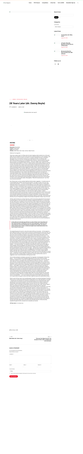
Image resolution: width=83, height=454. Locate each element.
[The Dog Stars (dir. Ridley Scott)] (57, 35)
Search (56, 17)
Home (30, 2)
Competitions (45, 2)
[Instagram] (55, 64)
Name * (10, 364)
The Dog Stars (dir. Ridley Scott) (66, 35)
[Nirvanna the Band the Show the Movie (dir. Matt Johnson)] (57, 51)
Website (39, 364)
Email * (25, 364)
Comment (11, 354)
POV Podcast (37, 2)
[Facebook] (58, 64)
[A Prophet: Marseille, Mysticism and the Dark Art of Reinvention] (57, 43)
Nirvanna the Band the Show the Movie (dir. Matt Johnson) (67, 52)
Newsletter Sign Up (70, 2)
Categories (56, 24)
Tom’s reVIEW (61, 2)
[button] (78, 3)
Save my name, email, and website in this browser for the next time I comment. (23, 373)
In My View (52, 2)
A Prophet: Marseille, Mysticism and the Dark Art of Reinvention (67, 44)
